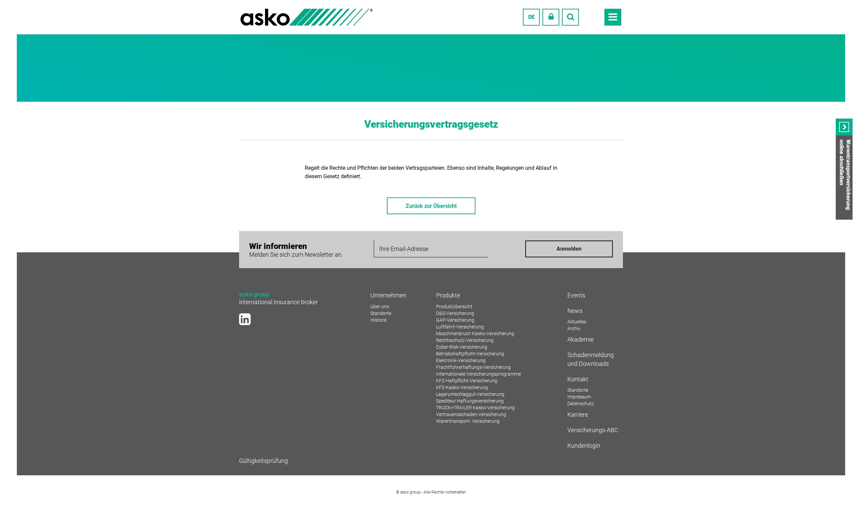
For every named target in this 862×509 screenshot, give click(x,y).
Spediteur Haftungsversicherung (470, 401)
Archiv (574, 328)
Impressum (579, 397)
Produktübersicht (454, 306)
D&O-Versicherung (455, 313)
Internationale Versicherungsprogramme (478, 374)
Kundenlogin (583, 445)
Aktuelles (576, 321)
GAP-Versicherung (455, 320)
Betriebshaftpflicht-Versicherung (470, 353)
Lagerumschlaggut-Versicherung (470, 394)
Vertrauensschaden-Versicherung (471, 414)
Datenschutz (580, 403)
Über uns (379, 306)
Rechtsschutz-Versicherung (465, 340)
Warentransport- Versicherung (468, 421)
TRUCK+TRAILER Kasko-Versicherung (475, 407)
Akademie (580, 339)
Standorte (380, 313)
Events (576, 295)
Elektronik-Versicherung (461, 360)
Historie (378, 320)
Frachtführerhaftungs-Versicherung (473, 367)
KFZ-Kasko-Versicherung (462, 387)
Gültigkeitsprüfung (263, 460)
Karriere (577, 414)
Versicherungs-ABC (592, 430)
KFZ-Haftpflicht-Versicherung (466, 380)
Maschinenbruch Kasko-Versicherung (475, 333)
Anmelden (569, 249)
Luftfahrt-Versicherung (460, 326)
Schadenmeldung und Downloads (590, 359)
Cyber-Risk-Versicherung (461, 347)
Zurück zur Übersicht (431, 206)
